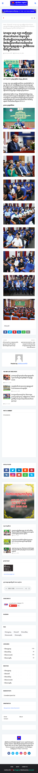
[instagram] (12, 475)
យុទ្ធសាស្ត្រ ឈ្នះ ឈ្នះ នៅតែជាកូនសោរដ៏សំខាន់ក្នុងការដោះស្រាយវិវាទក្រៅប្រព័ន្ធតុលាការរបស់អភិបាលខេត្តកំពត (23, 549)
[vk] (6, 475)
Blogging (17, 770)
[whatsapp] (25, 475)
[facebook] (6, 470)
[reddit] (25, 470)
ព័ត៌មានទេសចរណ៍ (8, 635)
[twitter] (12, 470)
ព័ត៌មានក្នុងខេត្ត (8, 632)
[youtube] (19, 475)
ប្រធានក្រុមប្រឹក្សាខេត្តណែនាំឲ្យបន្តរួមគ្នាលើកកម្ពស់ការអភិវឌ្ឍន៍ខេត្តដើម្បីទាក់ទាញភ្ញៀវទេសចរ (22, 378)
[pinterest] (31, 470)
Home (4, 24)
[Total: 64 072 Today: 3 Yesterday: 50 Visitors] (8, 572)
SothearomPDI (8, 53)
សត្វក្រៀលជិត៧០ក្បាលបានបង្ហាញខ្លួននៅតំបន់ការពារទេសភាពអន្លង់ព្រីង (22, 387)
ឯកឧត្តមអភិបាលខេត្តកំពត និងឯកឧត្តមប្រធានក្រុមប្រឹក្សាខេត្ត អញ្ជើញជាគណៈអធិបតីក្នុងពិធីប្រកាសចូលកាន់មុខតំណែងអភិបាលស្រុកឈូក (23, 398)
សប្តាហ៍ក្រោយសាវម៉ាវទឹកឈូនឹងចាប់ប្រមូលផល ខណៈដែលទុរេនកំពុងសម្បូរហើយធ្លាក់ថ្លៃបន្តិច (22, 540)
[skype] (31, 475)
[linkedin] (19, 470)
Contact (6, 718)
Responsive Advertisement (11, 708)
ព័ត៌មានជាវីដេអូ (24, 632)
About (21, 716)
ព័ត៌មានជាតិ (9, 24)
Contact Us (24, 766)
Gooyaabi (31, 770)
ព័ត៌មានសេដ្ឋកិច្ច (18, 635)
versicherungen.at (9, 574)
